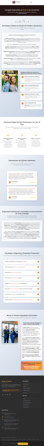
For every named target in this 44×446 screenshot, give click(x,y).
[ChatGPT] (20, 22)
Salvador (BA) (8, 440)
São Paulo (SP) (4, 439)
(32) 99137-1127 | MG (7, 414)
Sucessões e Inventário (26, 400)
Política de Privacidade (14, 443)
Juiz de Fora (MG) (24, 439)
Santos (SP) (33, 439)
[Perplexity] (24, 22)
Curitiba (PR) (37, 439)
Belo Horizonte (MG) (14, 439)
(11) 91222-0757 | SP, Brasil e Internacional (10, 413)
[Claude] (26, 22)
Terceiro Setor (25, 392)
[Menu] (31, 2)
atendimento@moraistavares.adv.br (9, 417)
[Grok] (28, 22)
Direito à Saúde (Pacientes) (27, 402)
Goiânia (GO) (16, 440)
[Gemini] (22, 22)
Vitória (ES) (12, 440)
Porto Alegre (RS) (4, 440)
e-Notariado (37, 105)
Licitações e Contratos (26, 390)
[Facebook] (5, 394)
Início (21, 20)
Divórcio (24, 398)
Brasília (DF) (19, 439)
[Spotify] (10, 394)
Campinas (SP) (29, 439)
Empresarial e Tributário (26, 388)
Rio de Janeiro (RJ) (9, 439)
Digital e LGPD (25, 386)
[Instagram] (3, 394)
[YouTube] (7, 394)
